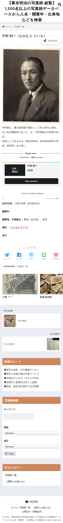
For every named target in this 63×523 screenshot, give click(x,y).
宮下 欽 (24, 227)
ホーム (14, 507)
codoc (57, 198)
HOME (33, 502)
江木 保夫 (15, 227)
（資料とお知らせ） (15, 481)
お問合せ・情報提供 (31, 511)
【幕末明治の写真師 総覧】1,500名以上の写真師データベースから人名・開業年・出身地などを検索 (32, 11)
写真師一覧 (22, 266)
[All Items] (31, 446)
